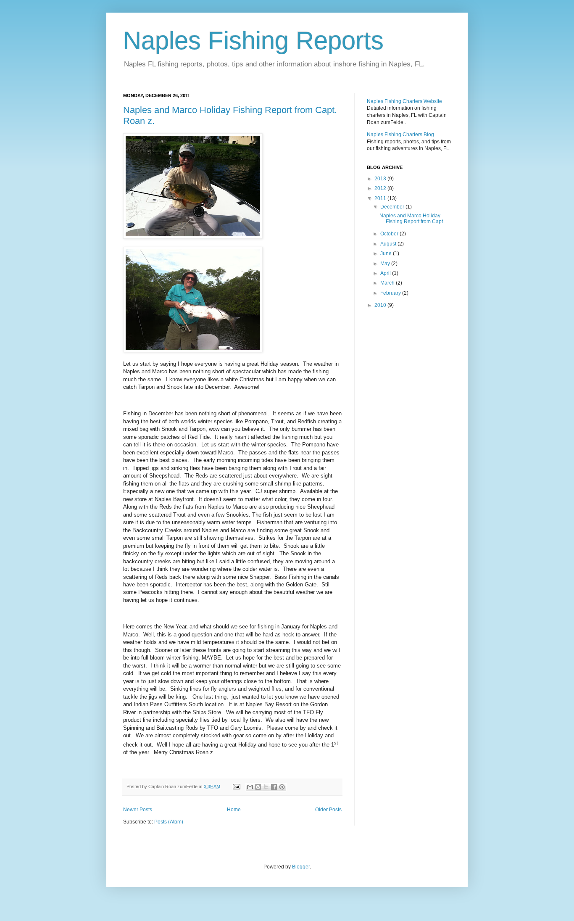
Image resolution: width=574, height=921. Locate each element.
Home (234, 810)
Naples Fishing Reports (253, 40)
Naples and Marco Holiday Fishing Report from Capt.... (413, 218)
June (386, 253)
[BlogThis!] (258, 787)
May (385, 264)
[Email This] (250, 787)
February (391, 293)
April (386, 273)
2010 (380, 305)
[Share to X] (266, 787)
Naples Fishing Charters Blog (400, 134)
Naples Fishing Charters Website (404, 101)
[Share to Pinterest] (282, 787)
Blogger (301, 867)
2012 (380, 188)
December (392, 207)
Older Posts (328, 810)
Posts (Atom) (168, 822)
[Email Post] (236, 786)
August (389, 244)
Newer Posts (137, 810)
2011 (380, 198)
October (390, 234)
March (388, 283)
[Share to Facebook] (274, 787)
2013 (380, 179)
